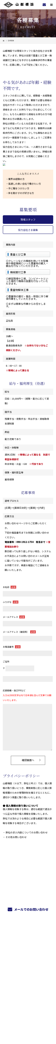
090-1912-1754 (25, 542)
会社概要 (28, 958)
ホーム (28, 929)
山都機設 (28, 982)
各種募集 (28, 950)
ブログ (28, 965)
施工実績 (28, 943)
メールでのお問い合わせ (30, 909)
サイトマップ (28, 972)
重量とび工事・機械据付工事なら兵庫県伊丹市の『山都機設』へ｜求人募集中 (28, 1022)
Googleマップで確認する (28, 999)
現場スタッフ (28, 219)
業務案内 (28, 936)
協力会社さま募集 (28, 230)
